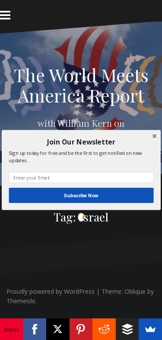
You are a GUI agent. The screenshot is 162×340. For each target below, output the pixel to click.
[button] (81, 142)
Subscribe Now (81, 195)
